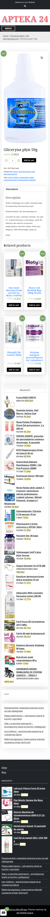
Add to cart (29, 160)
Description (12, 189)
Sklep (4, 767)
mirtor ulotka (13, 177)
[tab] (12, 189)
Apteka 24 (25, 19)
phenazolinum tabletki (27, 180)
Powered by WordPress (15, 909)
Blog (4, 772)
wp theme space (25, 912)
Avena (15, 171)
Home (6, 35)
